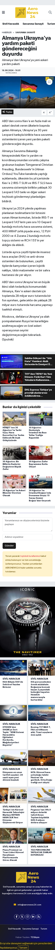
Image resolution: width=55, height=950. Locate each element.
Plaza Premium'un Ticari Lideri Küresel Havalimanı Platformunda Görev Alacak (13, 855)
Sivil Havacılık (10, 24)
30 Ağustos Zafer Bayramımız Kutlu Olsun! (38, 464)
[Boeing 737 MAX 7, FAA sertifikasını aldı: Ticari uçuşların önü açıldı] (41, 713)
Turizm (43, 929)
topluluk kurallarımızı (30, 556)
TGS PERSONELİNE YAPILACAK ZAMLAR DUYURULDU (41, 852)
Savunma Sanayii (33, 24)
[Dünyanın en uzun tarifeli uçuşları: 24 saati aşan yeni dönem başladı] (13, 758)
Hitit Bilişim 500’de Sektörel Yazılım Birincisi (13, 684)
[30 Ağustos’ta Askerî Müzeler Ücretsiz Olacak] (14, 481)
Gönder (9, 545)
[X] (22, 916)
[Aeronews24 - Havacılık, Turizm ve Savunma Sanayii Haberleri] (26, 13)
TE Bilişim (35, 937)
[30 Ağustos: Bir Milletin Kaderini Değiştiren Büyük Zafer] (14, 452)
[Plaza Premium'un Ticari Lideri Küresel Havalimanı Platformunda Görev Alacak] (13, 836)
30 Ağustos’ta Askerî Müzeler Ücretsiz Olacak (14, 493)
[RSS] (38, 916)
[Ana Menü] (3, 12)
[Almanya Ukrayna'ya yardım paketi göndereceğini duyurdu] (27, 92)
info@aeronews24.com (29, 905)
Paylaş (9, 112)
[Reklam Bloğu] (27, 622)
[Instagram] (27, 916)
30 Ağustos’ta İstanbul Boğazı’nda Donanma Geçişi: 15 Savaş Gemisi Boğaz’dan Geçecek (40, 495)
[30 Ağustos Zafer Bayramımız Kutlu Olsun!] (41, 452)
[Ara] (50, 13)
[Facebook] (16, 916)
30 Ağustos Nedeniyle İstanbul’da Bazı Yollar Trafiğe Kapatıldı (38, 433)
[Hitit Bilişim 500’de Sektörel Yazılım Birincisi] (13, 668)
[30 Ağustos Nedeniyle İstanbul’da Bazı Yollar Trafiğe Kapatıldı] (41, 418)
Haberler (7, 33)
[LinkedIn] (33, 916)
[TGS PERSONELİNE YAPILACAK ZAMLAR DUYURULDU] (41, 836)
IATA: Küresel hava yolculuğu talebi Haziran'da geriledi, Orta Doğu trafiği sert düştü (41, 777)
